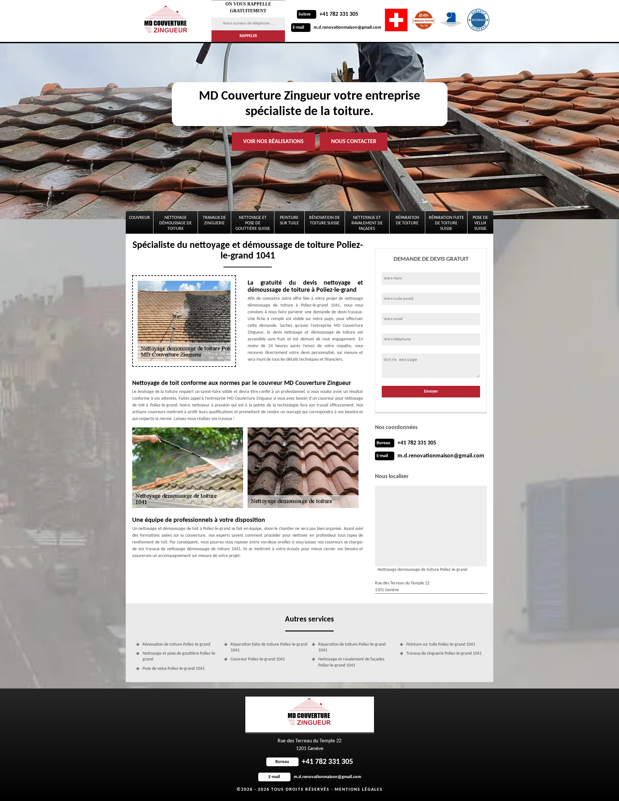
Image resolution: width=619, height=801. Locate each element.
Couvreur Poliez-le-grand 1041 (258, 659)
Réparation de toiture (407, 220)
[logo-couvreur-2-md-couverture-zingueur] (167, 21)
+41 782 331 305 (328, 14)
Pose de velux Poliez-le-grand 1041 (173, 668)
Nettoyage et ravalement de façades (367, 223)
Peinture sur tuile (289, 220)
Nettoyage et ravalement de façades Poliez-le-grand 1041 (351, 662)
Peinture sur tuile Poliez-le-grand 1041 (440, 644)
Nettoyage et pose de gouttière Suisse (252, 223)
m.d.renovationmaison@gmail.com (337, 27)
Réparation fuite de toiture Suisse (446, 223)
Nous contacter (353, 142)
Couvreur (139, 217)
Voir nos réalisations (273, 142)
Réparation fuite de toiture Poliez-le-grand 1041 (269, 647)
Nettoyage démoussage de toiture (175, 223)
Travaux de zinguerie (214, 220)
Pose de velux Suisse (480, 223)
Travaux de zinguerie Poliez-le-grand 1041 (444, 653)
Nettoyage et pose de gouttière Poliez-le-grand (179, 656)
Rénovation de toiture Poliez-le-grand (176, 644)
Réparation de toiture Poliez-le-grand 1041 (352, 647)
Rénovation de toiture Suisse (324, 220)
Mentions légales (359, 789)
